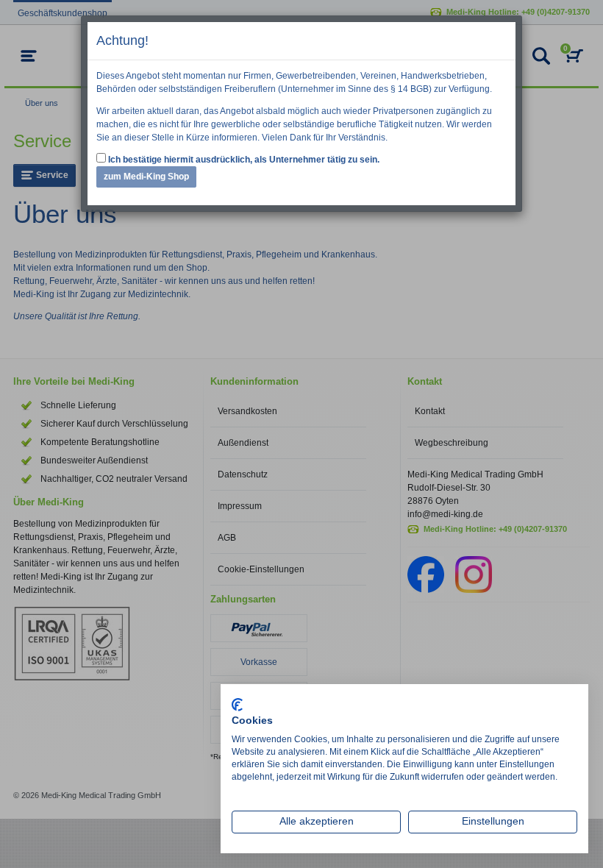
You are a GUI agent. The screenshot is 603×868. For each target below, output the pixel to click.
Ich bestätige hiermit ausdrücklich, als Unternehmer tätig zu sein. (242, 159)
